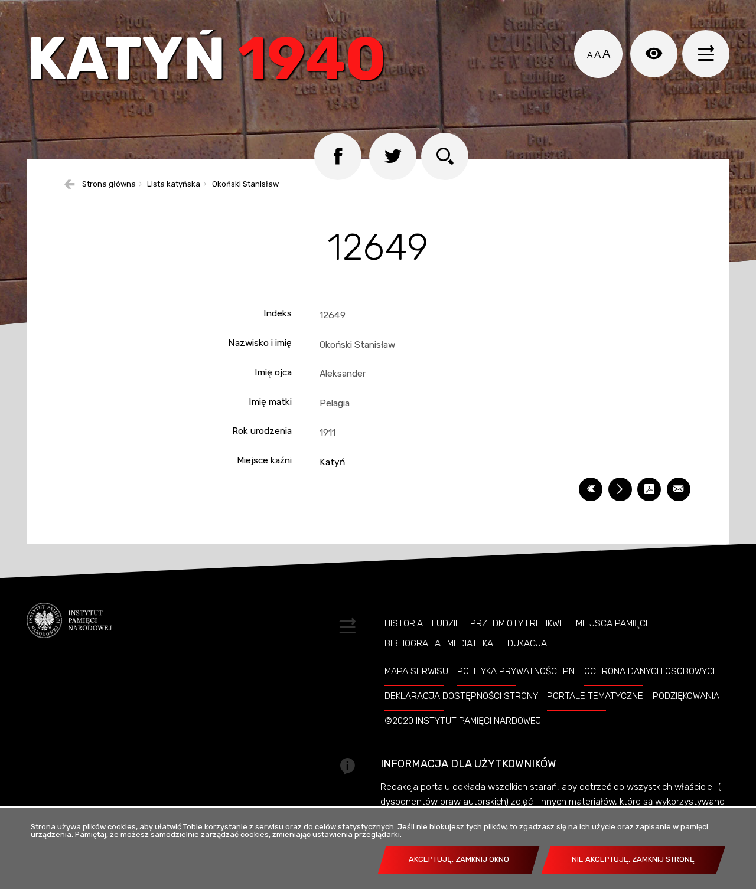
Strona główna (109, 184)
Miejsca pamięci (611, 623)
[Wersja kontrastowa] (653, 53)
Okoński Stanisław (245, 184)
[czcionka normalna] (589, 55)
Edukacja (524, 643)
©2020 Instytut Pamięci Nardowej (462, 720)
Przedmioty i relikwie (518, 623)
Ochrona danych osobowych (651, 671)
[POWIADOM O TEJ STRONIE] (678, 489)
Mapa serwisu (416, 671)
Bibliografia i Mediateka (438, 643)
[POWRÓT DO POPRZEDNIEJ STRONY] (590, 489)
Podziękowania (686, 696)
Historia (403, 623)
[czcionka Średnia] (597, 55)
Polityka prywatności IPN (516, 671)
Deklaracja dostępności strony (461, 696)
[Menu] (705, 53)
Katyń (206, 62)
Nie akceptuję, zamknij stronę (633, 859)
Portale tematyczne (595, 696)
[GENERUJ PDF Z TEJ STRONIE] (649, 489)
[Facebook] (337, 156)
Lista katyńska (173, 184)
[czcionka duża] (606, 53)
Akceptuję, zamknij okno (459, 859)
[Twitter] (392, 156)
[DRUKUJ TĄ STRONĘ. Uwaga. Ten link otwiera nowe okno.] (620, 489)
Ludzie (446, 623)
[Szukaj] (444, 156)
